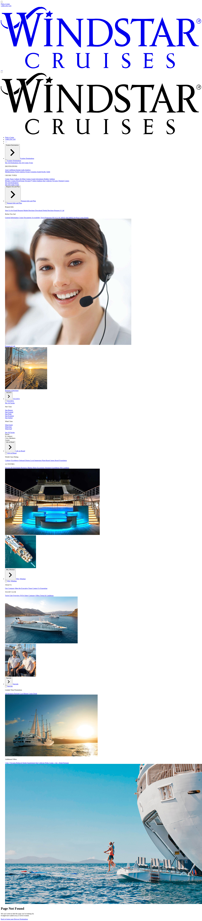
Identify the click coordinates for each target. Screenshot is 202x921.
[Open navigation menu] (2, 2)
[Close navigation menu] (2, 72)
